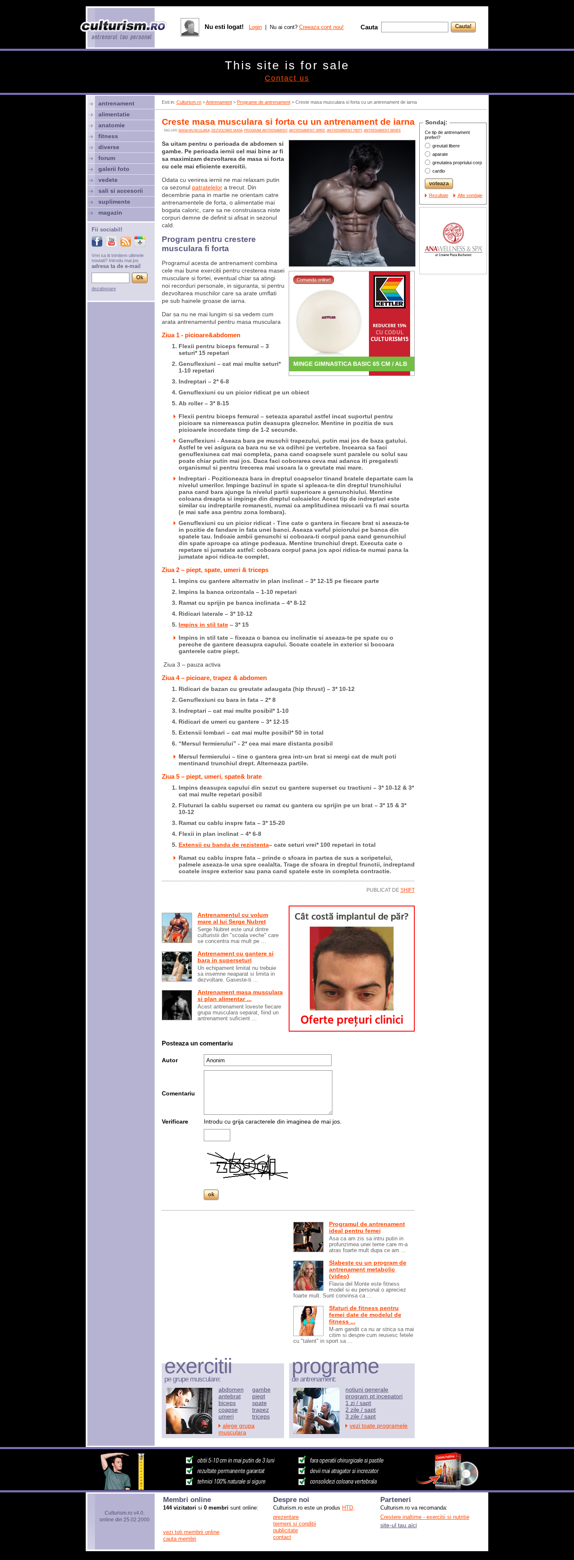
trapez (260, 1409)
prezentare (286, 1517)
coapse (228, 1409)
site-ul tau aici (398, 1525)
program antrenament (265, 130)
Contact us (287, 78)
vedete (108, 179)
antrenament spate (307, 130)
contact (282, 1537)
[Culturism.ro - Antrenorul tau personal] (124, 30)
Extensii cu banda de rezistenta (224, 844)
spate (259, 1403)
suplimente (114, 201)
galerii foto (113, 168)
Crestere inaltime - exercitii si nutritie (424, 1517)
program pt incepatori (374, 1396)
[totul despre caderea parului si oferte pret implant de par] (352, 1029)
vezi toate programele (379, 1425)
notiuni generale (366, 1389)
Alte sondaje (470, 195)
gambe (261, 1389)
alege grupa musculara (237, 1429)
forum (106, 158)
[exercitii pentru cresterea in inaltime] (287, 1487)
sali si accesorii (120, 190)
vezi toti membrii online (191, 1532)
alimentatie (114, 114)
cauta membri (179, 1539)
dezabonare (104, 288)
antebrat (230, 1396)
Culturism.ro (188, 102)
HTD (347, 1508)
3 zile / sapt (360, 1416)
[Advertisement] (225, 1274)
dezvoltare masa (226, 130)
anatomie (111, 125)
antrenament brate (382, 130)
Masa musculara (194, 130)
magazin (110, 212)
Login (255, 27)
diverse (108, 147)
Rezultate (438, 195)
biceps (227, 1403)
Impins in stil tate (203, 624)
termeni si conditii (294, 1524)
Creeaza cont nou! (321, 27)
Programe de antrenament (263, 102)
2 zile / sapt (360, 1409)
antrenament (116, 103)
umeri (226, 1416)
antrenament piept (344, 130)
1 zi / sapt (358, 1403)
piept (258, 1396)
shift (407, 890)
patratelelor (207, 187)
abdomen (231, 1389)
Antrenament (219, 102)
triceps (261, 1416)
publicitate (285, 1530)
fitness (108, 136)
